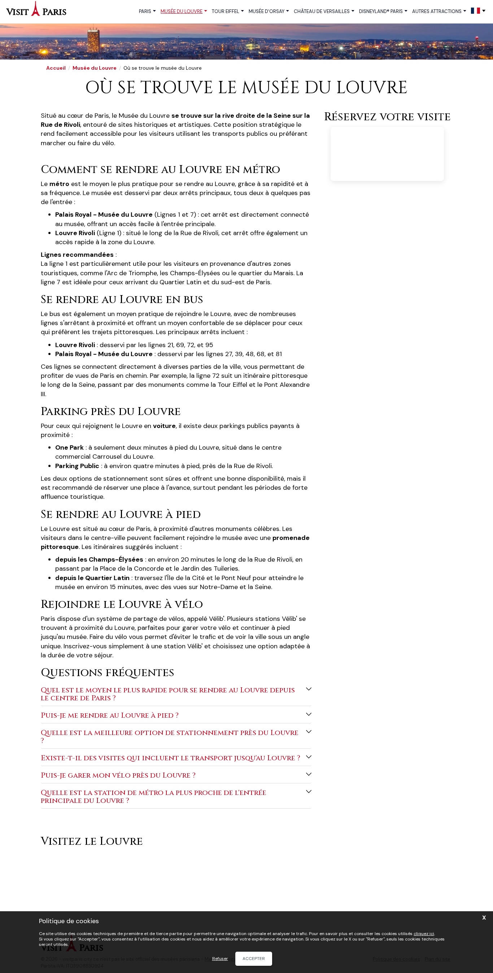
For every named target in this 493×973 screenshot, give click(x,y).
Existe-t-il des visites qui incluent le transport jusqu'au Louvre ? (170, 758)
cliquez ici (424, 934)
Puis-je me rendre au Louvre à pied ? (110, 715)
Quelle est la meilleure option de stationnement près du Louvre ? (169, 736)
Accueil (56, 68)
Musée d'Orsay (266, 11)
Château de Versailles (322, 11)
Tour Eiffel (225, 11)
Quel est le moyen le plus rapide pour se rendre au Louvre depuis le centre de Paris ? (168, 694)
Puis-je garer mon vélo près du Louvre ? (118, 775)
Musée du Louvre (181, 11)
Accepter (254, 958)
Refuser (220, 958)
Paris (145, 11)
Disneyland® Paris (381, 11)
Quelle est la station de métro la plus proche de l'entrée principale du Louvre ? (153, 796)
